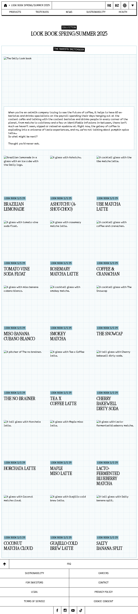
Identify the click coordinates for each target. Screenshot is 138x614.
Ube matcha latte (108, 207)
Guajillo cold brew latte (64, 546)
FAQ (69, 564)
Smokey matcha (58, 336)
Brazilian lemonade (14, 207)
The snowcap (109, 334)
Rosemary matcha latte (64, 271)
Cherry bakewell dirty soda (107, 403)
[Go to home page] (5, 5)
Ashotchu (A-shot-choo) (63, 207)
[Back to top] (4, 564)
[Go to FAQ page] (109, 5)
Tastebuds (42, 12)
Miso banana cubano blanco (19, 336)
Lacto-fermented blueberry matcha (108, 476)
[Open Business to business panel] (117, 5)
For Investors (34, 582)
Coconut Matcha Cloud (18, 546)
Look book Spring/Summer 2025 (30, 5)
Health (123, 12)
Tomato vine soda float (17, 271)
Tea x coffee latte (63, 401)
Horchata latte (20, 468)
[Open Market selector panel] (124, 5)
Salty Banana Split (109, 546)
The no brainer (19, 398)
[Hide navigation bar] (132, 5)
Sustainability (95, 12)
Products (15, 12)
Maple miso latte (61, 471)
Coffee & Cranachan (108, 271)
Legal (34, 592)
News (69, 12)
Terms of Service (34, 601)
